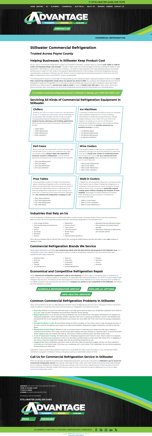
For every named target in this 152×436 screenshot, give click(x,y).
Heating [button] (39, 6)
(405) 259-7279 (116, 2)
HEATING (50, 430)
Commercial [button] (67, 6)
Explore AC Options (101, 289)
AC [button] (47, 6)
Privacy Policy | (71, 435)
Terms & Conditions (79, 435)
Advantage (58, 158)
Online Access (71, 433)
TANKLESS (86, 430)
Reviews (101, 6)
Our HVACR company (105, 277)
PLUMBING (39, 430)
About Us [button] (91, 6)
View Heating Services (76, 294)
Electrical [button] (79, 6)
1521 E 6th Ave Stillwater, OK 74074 (41, 386)
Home (33, 6)
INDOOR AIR (74, 430)
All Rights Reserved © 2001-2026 (82, 433)
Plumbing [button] (55, 6)
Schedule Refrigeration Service (58, 289)
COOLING (61, 430)
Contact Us (119, 6)
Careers (109, 6)
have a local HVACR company (56, 75)
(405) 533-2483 (107, 93)
